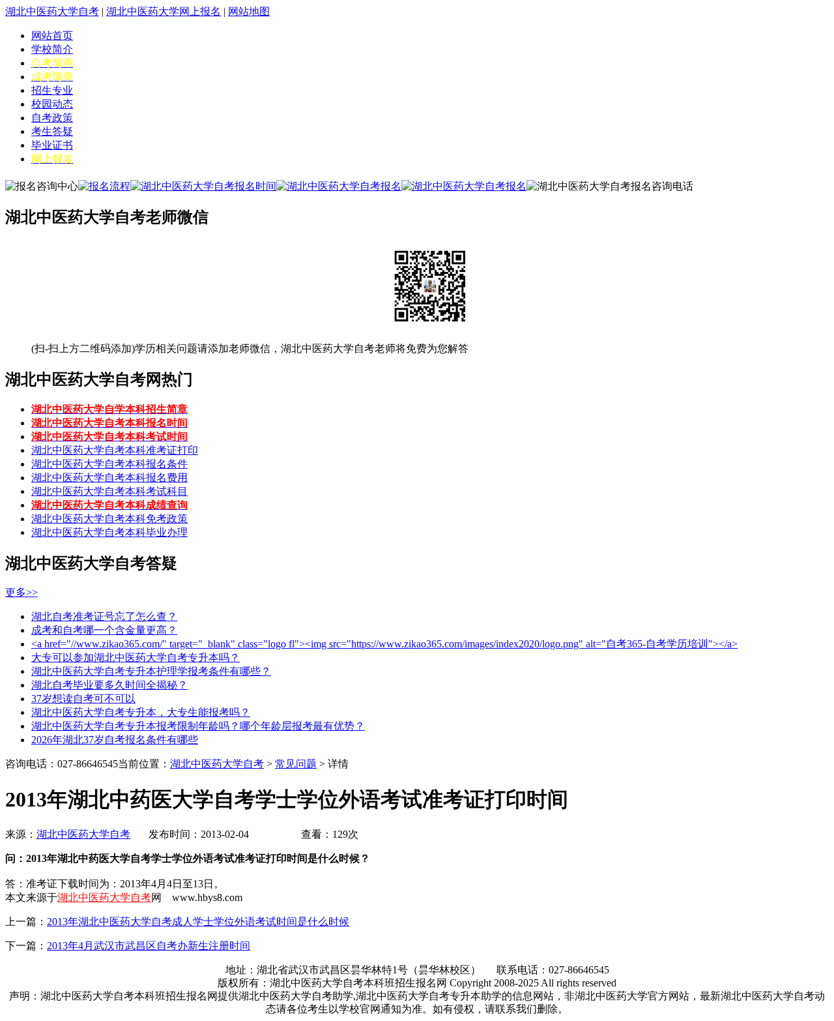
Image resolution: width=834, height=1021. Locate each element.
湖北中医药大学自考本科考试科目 (109, 491)
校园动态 (52, 104)
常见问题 (296, 763)
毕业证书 (52, 145)
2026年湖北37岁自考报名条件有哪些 (114, 739)
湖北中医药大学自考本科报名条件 (109, 463)
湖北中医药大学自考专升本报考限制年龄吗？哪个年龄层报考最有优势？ (198, 726)
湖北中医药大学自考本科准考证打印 (114, 450)
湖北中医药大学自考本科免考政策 (109, 518)
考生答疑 (52, 131)
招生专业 (52, 90)
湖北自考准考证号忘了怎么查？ (104, 616)
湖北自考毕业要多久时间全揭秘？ (109, 684)
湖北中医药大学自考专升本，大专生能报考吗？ (140, 712)
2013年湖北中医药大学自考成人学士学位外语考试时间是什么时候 (198, 921)
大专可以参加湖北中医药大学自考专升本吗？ (135, 657)
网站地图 (249, 11)
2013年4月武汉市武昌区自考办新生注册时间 (148, 945)
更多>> (21, 592)
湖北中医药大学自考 (52, 11)
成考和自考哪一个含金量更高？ (104, 630)
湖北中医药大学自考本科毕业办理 (109, 532)
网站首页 (52, 35)
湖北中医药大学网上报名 (163, 11)
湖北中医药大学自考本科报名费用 (109, 477)
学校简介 (52, 49)
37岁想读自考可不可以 (83, 698)
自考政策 (52, 117)
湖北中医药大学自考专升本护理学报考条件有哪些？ (151, 671)
